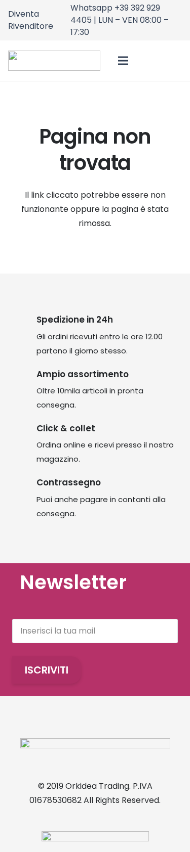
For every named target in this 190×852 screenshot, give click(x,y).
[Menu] (123, 60)
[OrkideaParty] (54, 61)
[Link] (150, 61)
